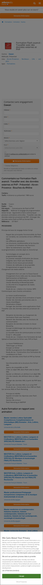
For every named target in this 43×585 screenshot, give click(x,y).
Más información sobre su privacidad (29, 553)
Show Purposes (21, 582)
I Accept (21, 576)
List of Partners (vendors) (10, 570)
